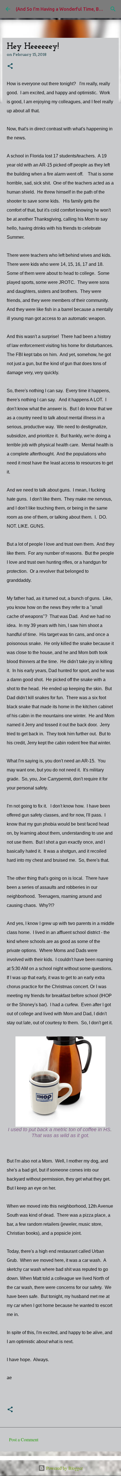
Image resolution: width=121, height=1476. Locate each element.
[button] (10, 66)
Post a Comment (23, 1439)
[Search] (113, 9)
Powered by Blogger (64, 1468)
